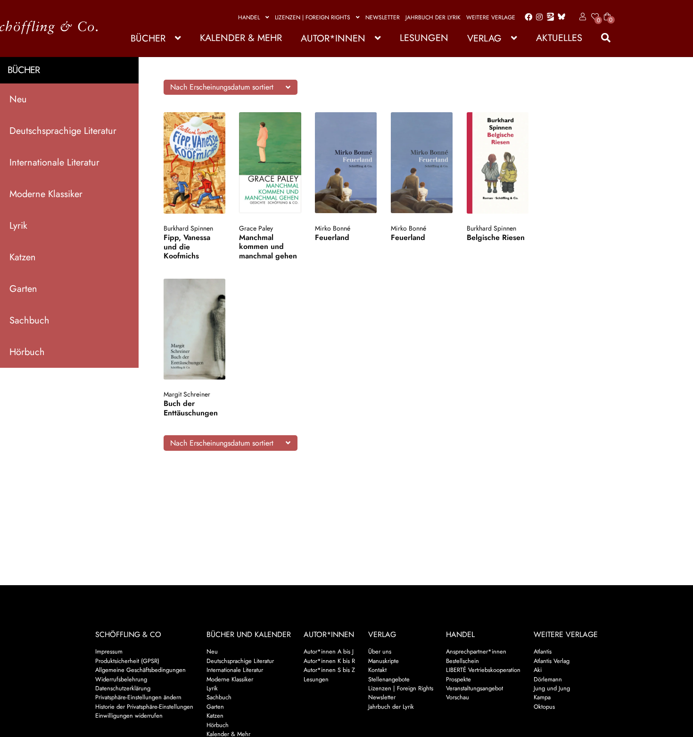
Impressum (109, 651)
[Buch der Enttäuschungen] (194, 329)
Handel (249, 17)
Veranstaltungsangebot (474, 688)
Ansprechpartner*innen (476, 651)
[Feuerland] (346, 162)
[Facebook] (526, 17)
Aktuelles (559, 38)
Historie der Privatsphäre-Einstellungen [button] (144, 706)
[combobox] (230, 87)
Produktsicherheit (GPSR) (127, 660)
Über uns (379, 651)
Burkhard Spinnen (188, 228)
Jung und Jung (552, 688)
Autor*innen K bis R (329, 660)
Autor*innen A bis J (329, 651)
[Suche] (601, 38)
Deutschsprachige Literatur (62, 131)
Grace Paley (256, 228)
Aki (538, 669)
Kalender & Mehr (241, 38)
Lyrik (18, 225)
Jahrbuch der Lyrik (433, 17)
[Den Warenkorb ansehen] (607, 11)
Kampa (542, 697)
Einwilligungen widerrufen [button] (129, 715)
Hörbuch (27, 352)
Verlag (484, 38)
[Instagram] (537, 17)
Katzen (22, 257)
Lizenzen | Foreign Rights (312, 17)
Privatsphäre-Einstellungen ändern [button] (138, 697)
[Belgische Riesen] (497, 162)
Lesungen (424, 38)
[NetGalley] (548, 17)
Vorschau (457, 697)
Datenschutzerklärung (122, 688)
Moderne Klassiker (45, 194)
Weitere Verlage (490, 17)
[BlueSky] (559, 17)
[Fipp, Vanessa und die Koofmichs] (194, 162)
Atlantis (543, 651)
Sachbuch (29, 320)
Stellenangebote (389, 679)
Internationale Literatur (54, 162)
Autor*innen (333, 38)
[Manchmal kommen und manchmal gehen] (270, 162)
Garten (23, 289)
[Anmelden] (581, 17)
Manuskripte (383, 660)
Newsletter (382, 17)
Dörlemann (548, 679)
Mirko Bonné (332, 228)
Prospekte (458, 679)
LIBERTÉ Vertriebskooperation (483, 669)
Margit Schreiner (187, 394)
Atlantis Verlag (551, 660)
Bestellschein (462, 660)
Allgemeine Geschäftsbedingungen (140, 669)
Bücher (148, 38)
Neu (18, 99)
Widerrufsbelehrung (121, 679)
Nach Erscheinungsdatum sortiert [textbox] (221, 87)
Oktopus (544, 706)
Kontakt (377, 669)
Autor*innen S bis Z (329, 669)
